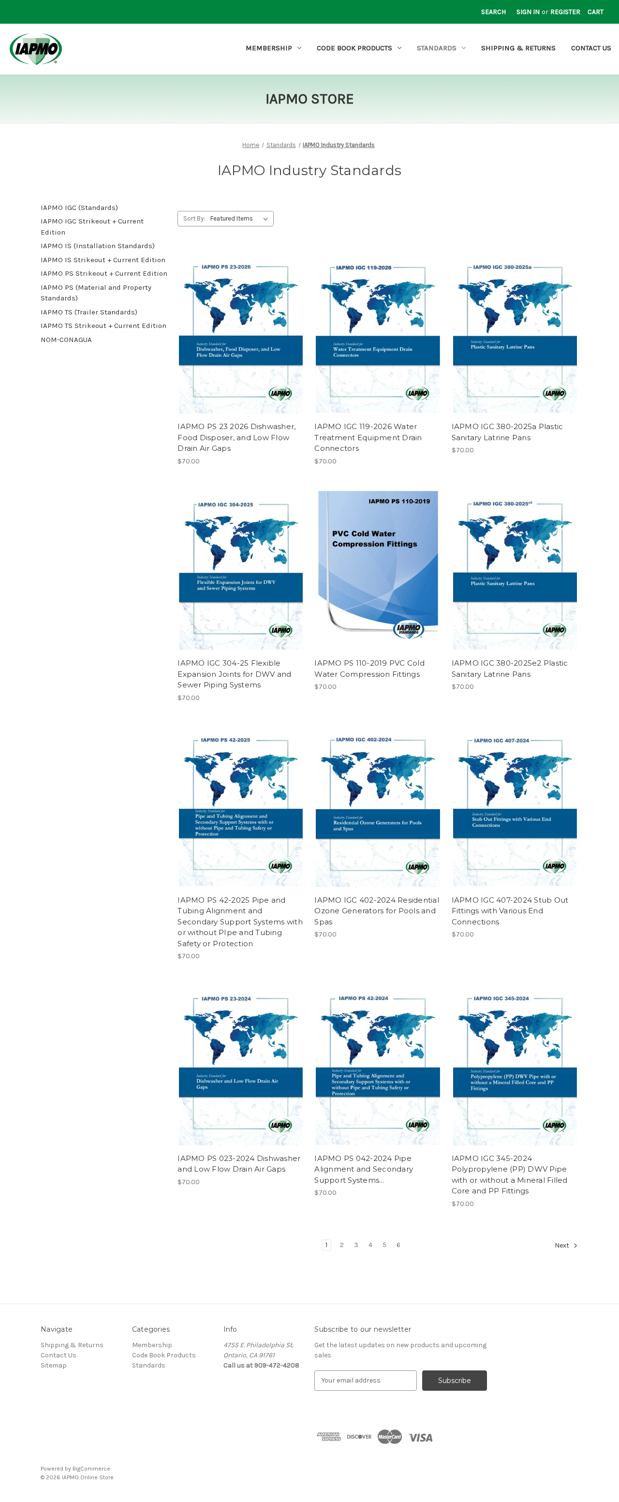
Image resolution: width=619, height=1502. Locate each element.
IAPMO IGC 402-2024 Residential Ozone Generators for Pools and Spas (376, 910)
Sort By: (194, 218)
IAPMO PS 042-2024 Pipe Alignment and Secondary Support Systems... (363, 1169)
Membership (269, 48)
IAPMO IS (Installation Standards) (98, 245)
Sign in (528, 12)
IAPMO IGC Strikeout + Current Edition (92, 227)
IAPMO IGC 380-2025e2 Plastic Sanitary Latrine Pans (510, 668)
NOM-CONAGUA (66, 339)
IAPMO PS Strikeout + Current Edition (104, 273)
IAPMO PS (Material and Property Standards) (96, 293)
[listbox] (241, 218)
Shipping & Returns (518, 48)
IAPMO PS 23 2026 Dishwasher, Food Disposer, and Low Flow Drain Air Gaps (236, 437)
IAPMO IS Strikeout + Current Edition (103, 259)
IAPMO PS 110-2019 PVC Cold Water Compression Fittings (369, 668)
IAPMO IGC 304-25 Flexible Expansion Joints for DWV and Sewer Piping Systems (234, 673)
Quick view (240, 324)
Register (565, 12)
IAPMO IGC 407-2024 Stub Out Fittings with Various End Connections (510, 910)
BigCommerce (91, 1468)
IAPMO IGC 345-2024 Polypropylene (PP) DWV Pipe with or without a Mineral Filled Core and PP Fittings (510, 1175)
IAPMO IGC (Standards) (79, 207)
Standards (437, 48)
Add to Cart (241, 341)
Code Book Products (354, 48)
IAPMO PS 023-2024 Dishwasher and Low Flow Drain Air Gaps (238, 1164)
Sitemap (54, 1365)
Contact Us (591, 48)
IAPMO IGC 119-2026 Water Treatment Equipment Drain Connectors (368, 437)
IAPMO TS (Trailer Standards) (89, 312)
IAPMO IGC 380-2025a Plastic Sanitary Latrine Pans (507, 432)
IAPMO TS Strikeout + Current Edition (103, 325)
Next (563, 1245)
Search (493, 12)
